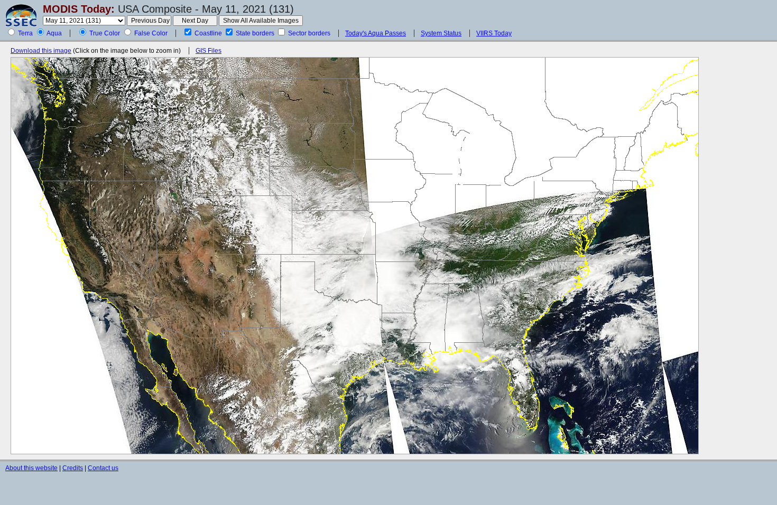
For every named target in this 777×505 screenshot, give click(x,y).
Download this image (41, 50)
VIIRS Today (494, 33)
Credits (72, 468)
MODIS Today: (79, 9)
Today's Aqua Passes (375, 33)
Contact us (103, 468)
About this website (31, 468)
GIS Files (208, 50)
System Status (441, 33)
